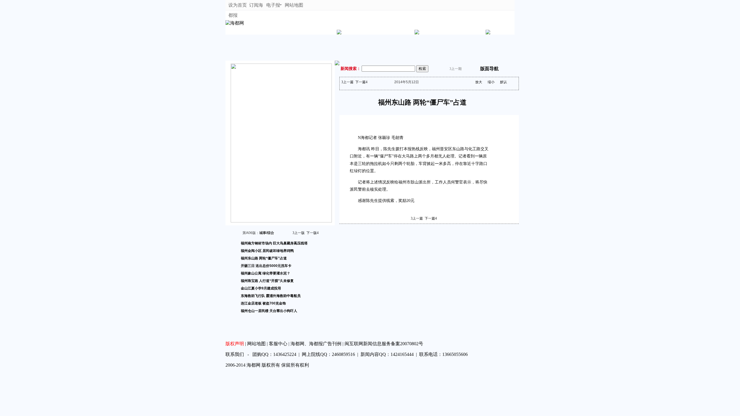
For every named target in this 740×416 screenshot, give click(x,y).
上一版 (299, 233)
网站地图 (294, 5)
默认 (503, 82)
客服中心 (278, 343)
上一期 (455, 69)
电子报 (273, 5)
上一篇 (347, 82)
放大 (478, 82)
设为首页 (238, 5)
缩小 (491, 82)
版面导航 (489, 68)
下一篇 (361, 82)
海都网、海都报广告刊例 (316, 343)
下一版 (312, 233)
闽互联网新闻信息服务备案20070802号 (384, 343)
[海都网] (234, 23)
